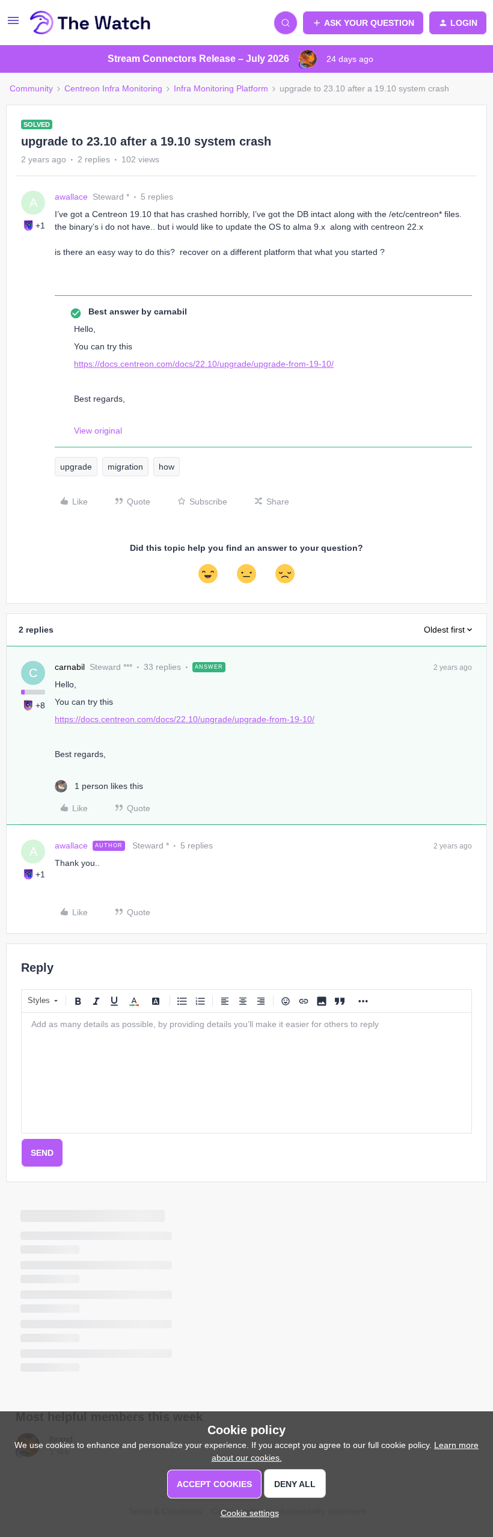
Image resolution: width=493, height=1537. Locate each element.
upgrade (76, 466)
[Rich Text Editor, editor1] (246, 1073)
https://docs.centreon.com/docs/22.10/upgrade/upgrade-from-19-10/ (204, 364)
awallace (71, 196)
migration (125, 466)
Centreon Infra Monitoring (113, 88)
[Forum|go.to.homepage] (90, 23)
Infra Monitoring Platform (221, 88)
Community (31, 88)
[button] (13, 24)
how (166, 466)
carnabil (70, 667)
